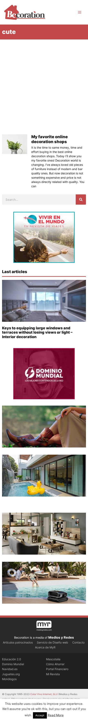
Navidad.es (9, 669)
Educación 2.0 (11, 659)
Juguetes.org (11, 674)
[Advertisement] (44, 85)
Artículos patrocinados (18, 642)
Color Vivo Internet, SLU (44, 694)
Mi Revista (53, 674)
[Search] (81, 199)
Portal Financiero (57, 669)
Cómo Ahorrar (55, 664)
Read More (56, 715)
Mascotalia (53, 659)
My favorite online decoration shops (49, 139)
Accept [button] (39, 715)
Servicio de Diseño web (52, 642)
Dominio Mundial (13, 664)
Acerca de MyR (45, 647)
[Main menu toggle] (79, 12)
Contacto (78, 642)
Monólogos (9, 679)
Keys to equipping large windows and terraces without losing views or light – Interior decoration (37, 332)
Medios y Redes (61, 637)
